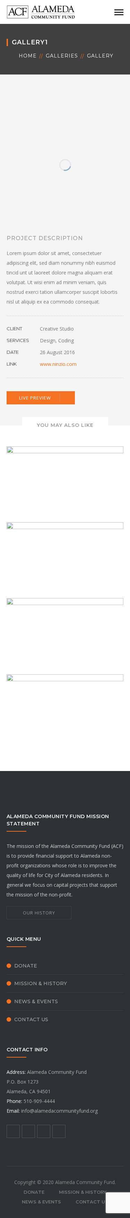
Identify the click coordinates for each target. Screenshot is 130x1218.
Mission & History (40, 983)
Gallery (100, 56)
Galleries (62, 56)
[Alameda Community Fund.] (41, 11)
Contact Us (31, 1019)
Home (28, 56)
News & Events (36, 1001)
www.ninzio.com (58, 364)
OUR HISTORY (39, 913)
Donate (25, 966)
